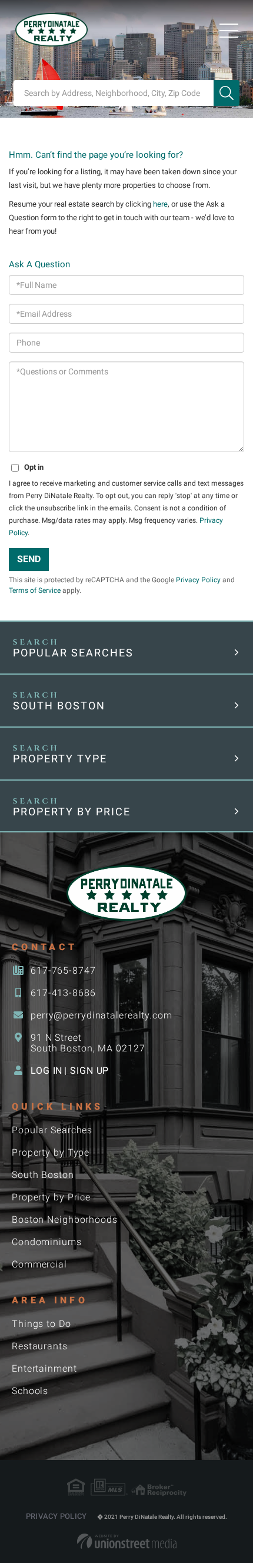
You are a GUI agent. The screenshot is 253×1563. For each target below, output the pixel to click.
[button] (226, 93)
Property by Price (72, 811)
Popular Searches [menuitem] (52, 1130)
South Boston (59, 705)
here (160, 204)
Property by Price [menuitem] (51, 1197)
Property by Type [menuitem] (50, 1152)
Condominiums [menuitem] (47, 1241)
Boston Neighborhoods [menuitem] (65, 1219)
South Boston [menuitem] (43, 1174)
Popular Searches (73, 652)
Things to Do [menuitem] (41, 1323)
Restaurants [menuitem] (40, 1346)
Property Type (60, 758)
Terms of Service (35, 590)
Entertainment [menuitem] (44, 1368)
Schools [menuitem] (30, 1390)
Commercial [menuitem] (39, 1264)
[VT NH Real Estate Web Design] (127, 1541)
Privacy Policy (198, 580)
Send (29, 559)
